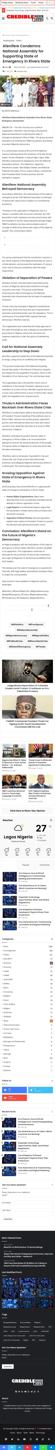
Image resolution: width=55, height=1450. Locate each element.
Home (6, 35)
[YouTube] (26, 1391)
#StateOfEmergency (20, 646)
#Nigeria (37, 1322)
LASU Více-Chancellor (11, 1340)
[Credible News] (25, 18)
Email (5, 1195)
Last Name (6, 1210)
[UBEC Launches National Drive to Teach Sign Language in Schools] (14, 782)
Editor (7, 67)
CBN (13, 1331)
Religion (7, 1008)
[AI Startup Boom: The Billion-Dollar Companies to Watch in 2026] (10, 1303)
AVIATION (8, 1013)
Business (7, 963)
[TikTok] (35, 1391)
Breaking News (21, 2)
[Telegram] (32, 1391)
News (13, 35)
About (19, 1433)
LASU (35, 1331)
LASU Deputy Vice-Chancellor (14, 1336)
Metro (6, 988)
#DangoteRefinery (9, 1322)
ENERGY (7, 996)
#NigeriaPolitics (41, 635)
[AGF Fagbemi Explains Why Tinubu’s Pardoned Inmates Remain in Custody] (41, 782)
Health (6, 971)
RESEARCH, (8, 1037)
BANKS (6, 984)
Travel (33, 2)
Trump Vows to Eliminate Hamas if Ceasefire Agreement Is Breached (40, 762)
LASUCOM (45, 1331)
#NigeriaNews (25, 1327)
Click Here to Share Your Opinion (27, 810)
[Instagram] (29, 1391)
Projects (7, 1062)
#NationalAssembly (28, 630)
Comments (45, 865)
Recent (8, 865)
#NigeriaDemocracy (17, 635)
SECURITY (8, 959)
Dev (4, 1417)
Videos (6, 1050)
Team (25, 1433)
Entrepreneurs (9, 1046)
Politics (19, 41)
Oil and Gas (8, 992)
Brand (6, 1000)
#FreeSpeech (36, 624)
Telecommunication (12, 1025)
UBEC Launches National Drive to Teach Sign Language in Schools (13, 793)
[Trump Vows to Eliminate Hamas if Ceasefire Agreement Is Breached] (41, 751)
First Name (6, 1203)
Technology (40, 1433)
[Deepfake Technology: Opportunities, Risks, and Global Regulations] (10, 901)
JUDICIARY (8, 979)
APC (50, 1327)
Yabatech (42, 1340)
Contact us (41, 610)
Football (7, 1066)
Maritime (7, 1070)
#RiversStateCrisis (38, 641)
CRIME (6, 975)
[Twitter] (19, 1391)
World (6, 1021)
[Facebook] (16, 1391)
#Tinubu (41, 646)
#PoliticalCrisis (15, 641)
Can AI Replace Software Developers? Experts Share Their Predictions (34, 912)
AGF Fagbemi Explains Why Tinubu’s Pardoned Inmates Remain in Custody (40, 795)
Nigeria (25, 1340)
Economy (7, 967)
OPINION (7, 1017)
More (6, 1058)
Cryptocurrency (23, 1331)
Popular (25, 865)
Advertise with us (18, 610)
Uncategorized (10, 951)
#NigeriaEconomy (9, 1327)
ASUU (5, 1331)
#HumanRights (25, 1322)
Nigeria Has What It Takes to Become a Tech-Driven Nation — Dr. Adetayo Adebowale (14, 764)
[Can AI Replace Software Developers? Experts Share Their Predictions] (10, 913)
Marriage (7, 1054)
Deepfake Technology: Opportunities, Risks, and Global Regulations (34, 900)
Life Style (7, 1033)
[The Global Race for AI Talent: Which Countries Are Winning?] (10, 889)
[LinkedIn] (22, 1391)
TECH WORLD (9, 1004)
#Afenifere (18, 624)
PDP (33, 1340)
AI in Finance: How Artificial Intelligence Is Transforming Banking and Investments (32, 876)
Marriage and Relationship (14, 1041)
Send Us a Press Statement (26, 605)
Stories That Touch (11, 1029)
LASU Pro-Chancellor (37, 1336)
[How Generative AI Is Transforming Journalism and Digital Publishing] (10, 925)
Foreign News (7, 2)
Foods (40, 2)
